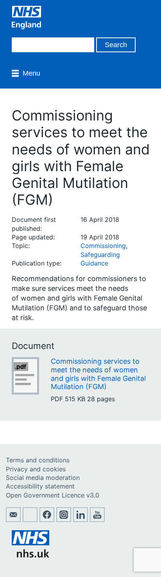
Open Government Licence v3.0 (52, 495)
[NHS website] (30, 555)
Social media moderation (43, 477)
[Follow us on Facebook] (46, 520)
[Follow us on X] (30, 520)
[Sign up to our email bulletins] (13, 520)
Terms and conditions (38, 460)
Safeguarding (100, 254)
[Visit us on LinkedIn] (80, 520)
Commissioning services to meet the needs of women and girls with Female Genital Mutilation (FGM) (98, 374)
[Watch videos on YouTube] (97, 520)
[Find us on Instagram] (63, 520)
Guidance (94, 263)
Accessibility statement (40, 486)
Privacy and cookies (36, 469)
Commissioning (103, 246)
